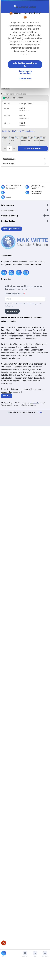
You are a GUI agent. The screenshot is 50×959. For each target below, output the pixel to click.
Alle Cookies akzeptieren (25, 63)
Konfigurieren (25, 78)
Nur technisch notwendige (25, 72)
